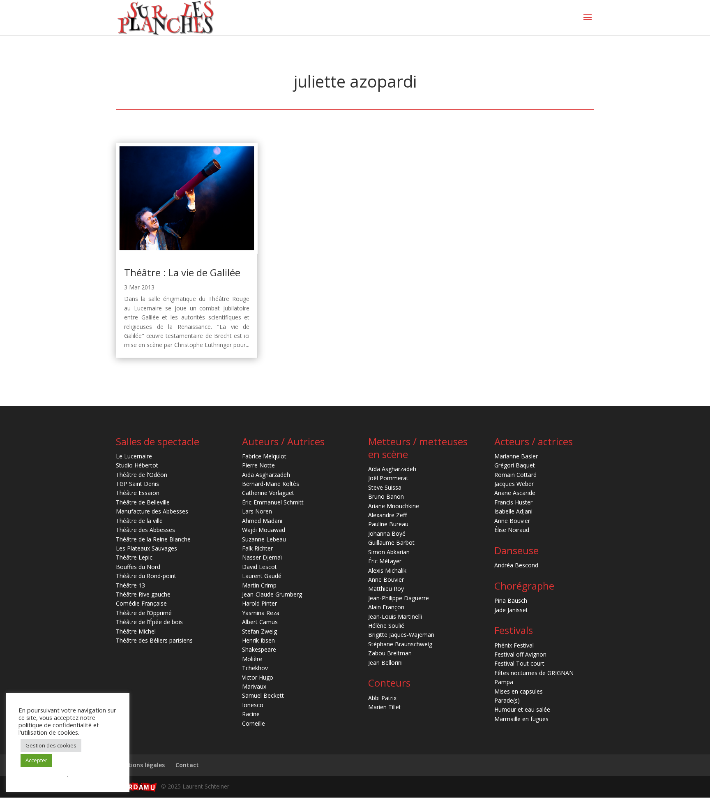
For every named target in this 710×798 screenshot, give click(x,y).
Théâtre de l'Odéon (141, 475)
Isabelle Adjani (513, 511)
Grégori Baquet (514, 465)
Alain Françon (386, 607)
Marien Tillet (384, 707)
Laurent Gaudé (261, 576)
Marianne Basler (516, 456)
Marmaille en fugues (521, 719)
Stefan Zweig (259, 631)
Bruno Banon (386, 496)
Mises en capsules (518, 691)
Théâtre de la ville (139, 521)
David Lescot (259, 567)
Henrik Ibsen (258, 640)
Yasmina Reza (260, 613)
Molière (252, 659)
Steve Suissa (384, 487)
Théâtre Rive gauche (143, 594)
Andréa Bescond (516, 565)
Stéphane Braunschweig (400, 644)
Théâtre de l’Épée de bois (149, 622)
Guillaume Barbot (391, 542)
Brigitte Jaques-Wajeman (401, 634)
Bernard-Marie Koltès (270, 484)
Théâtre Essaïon (137, 493)
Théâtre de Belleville (143, 502)
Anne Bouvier (386, 579)
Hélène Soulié (386, 625)
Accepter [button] (36, 760)
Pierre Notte (258, 465)
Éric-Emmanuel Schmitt (273, 502)
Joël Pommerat (388, 478)
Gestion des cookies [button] (50, 745)
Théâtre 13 (130, 585)
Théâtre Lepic (134, 557)
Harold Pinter (259, 603)
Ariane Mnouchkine (393, 506)
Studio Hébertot (137, 465)
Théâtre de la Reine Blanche (153, 539)
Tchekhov (255, 668)
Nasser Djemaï (262, 557)
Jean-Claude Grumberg (272, 594)
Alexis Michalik (387, 570)
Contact (187, 765)
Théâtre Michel (136, 631)
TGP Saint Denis (137, 484)
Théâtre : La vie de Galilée (182, 272)
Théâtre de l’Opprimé (144, 613)
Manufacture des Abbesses (152, 511)
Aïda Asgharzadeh (266, 475)
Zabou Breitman (390, 653)
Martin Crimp (259, 585)
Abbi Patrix (382, 698)
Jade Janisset (511, 610)
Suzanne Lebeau (264, 539)
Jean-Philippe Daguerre (398, 598)
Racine (251, 714)
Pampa (503, 682)
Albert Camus (260, 622)
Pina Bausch (510, 600)
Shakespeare (259, 649)
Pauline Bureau (388, 524)
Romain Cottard (515, 475)
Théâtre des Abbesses (145, 530)
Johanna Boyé (387, 533)
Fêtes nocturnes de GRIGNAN (534, 673)
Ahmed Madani (262, 521)
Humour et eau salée (522, 709)
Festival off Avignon (520, 654)
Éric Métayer (384, 561)
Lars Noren (257, 511)
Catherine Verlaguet (268, 493)
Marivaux (254, 686)
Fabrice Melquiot (264, 456)
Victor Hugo (257, 677)
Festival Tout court (519, 663)
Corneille (253, 723)
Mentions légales (140, 765)
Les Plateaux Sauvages (146, 548)
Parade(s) (507, 700)
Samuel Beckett (263, 695)
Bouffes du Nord (138, 567)
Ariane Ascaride (514, 493)
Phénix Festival (514, 645)
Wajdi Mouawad (263, 530)
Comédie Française (141, 603)
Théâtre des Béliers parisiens (154, 640)
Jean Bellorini (385, 662)
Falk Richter (257, 548)
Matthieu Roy (386, 588)
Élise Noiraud (511, 530)
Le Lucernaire (134, 456)
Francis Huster (513, 502)
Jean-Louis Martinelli (395, 616)
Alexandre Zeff (387, 515)
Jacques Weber (514, 484)
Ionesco (252, 705)
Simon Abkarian (389, 552)
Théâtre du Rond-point (146, 576)
